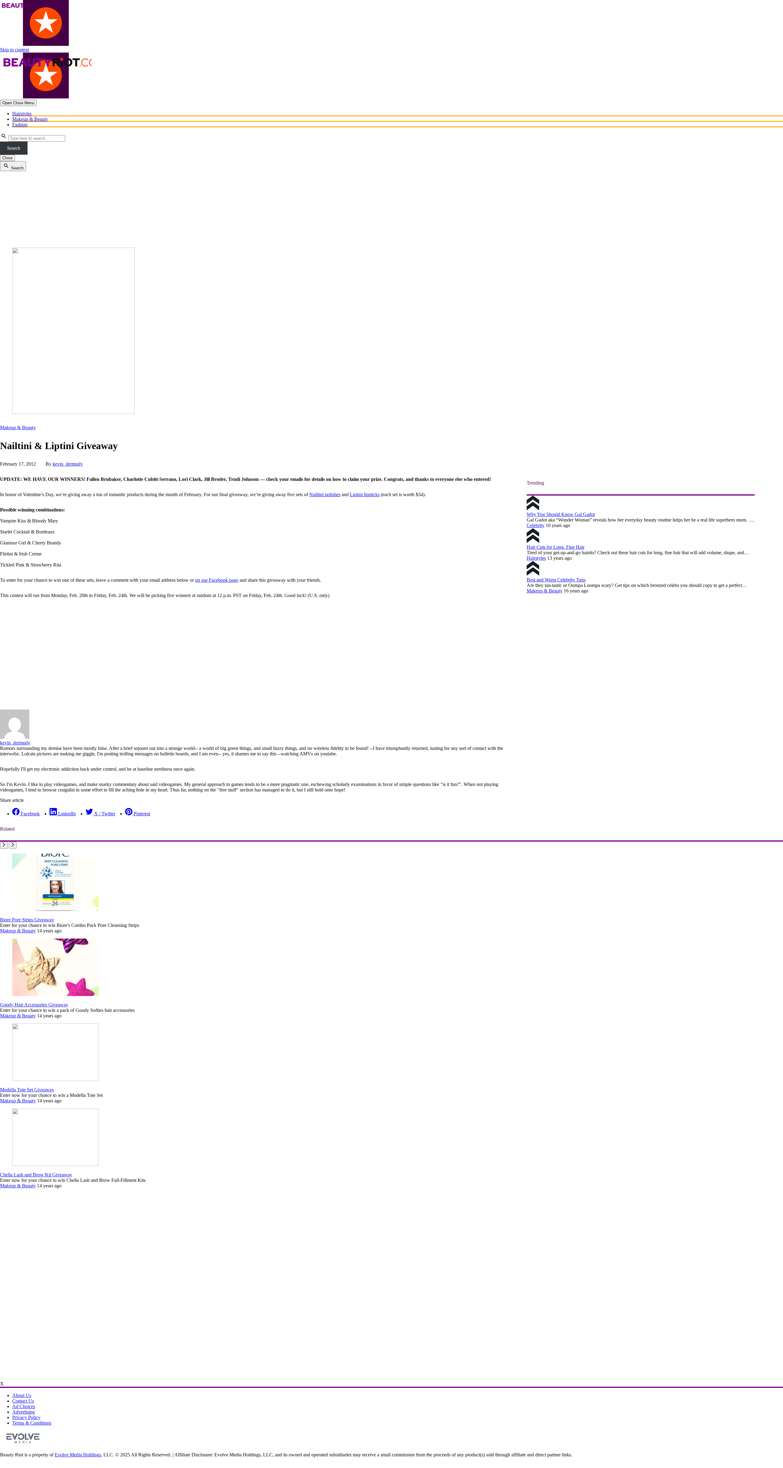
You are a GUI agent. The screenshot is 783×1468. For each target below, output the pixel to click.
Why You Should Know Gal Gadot (561, 514)
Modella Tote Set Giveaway (27, 1089)
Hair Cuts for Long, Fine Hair (555, 547)
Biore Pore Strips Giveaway (27, 919)
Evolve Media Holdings (78, 1454)
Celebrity (535, 525)
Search (13, 148)
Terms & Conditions (31, 1423)
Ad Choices (23, 1406)
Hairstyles (22, 113)
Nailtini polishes (324, 494)
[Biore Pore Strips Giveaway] (55, 909)
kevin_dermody (68, 464)
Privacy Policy (26, 1417)
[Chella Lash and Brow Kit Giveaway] (55, 1164)
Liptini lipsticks (365, 494)
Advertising (23, 1412)
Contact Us (23, 1400)
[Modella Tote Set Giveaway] (55, 1079)
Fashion (20, 124)
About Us (21, 1395)
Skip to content (14, 49)
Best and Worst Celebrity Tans (556, 579)
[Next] (13, 845)
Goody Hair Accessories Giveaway (34, 1004)
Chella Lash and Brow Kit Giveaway (36, 1174)
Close (7, 158)
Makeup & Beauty (30, 119)
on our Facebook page (216, 580)
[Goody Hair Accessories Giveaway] (55, 994)
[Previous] (4, 845)
